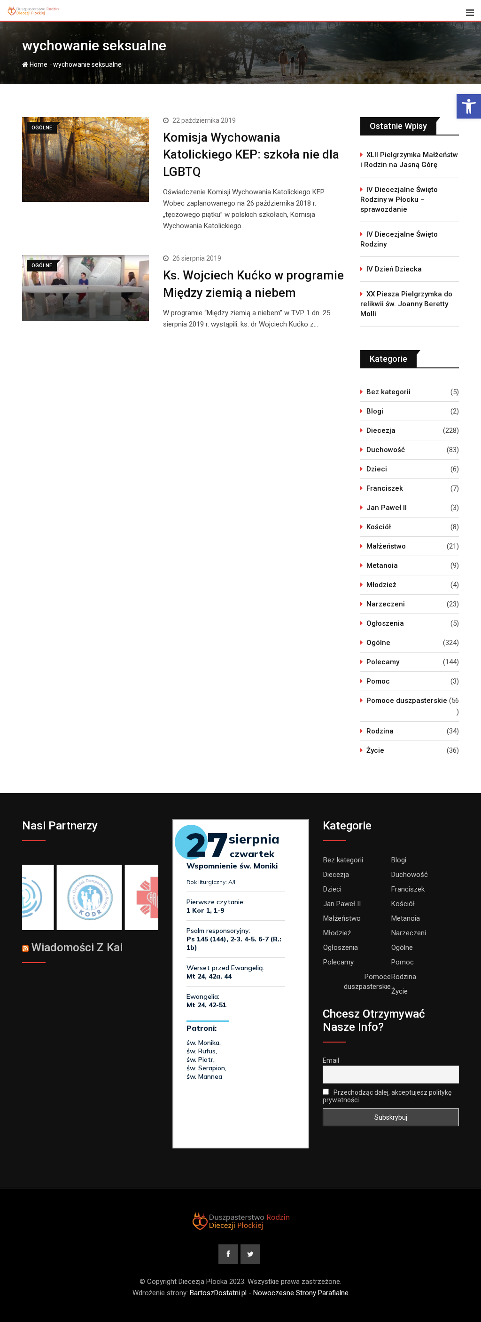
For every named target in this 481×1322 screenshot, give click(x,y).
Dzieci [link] (376, 469)
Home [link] (37, 64)
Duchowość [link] (385, 450)
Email (331, 1060)
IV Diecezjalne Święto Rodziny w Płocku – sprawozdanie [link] (399, 199)
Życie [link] (375, 750)
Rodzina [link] (380, 731)
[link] (469, 106)
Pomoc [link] (378, 681)
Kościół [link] (378, 527)
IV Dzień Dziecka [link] (394, 269)
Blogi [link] (374, 411)
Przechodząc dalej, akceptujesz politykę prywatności (387, 1096)
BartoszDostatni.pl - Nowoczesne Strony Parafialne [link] (269, 1293)
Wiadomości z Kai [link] (77, 947)
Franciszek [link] (384, 488)
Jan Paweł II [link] (386, 507)
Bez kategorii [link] (388, 392)
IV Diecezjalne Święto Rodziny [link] (399, 239)
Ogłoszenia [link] (385, 623)
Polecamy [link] (382, 662)
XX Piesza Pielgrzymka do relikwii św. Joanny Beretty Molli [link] (406, 304)
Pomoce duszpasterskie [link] (406, 700)
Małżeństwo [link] (386, 546)
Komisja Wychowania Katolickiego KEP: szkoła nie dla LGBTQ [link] (251, 154)
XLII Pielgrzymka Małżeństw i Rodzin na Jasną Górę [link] (409, 160)
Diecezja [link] (381, 430)
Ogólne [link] (378, 642)
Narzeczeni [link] (385, 604)
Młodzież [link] (381, 585)
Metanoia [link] (382, 565)
